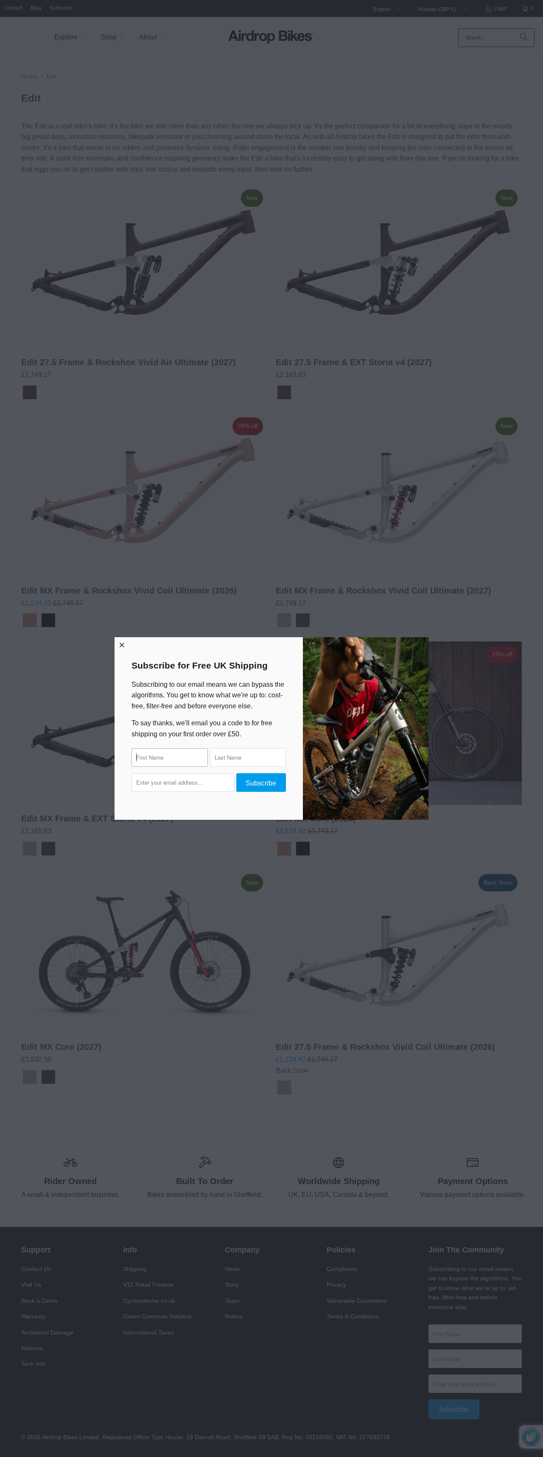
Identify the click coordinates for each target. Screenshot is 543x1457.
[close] (122, 644)
